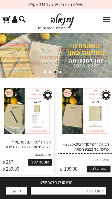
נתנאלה (97, 159)
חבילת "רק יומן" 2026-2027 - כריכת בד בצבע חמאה (86, 147)
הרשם (16, 191)
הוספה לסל (99, 169)
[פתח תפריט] (106, 20)
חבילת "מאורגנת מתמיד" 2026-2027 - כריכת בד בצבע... (27, 145)
